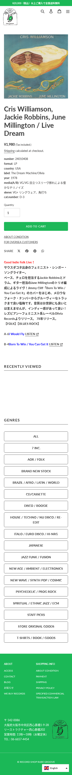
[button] (55, 768)
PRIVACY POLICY (45, 688)
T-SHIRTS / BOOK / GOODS (36, 638)
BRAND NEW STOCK (36, 471)
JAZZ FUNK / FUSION (36, 557)
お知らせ (9, 688)
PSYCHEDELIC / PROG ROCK (36, 591)
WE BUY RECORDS (14, 693)
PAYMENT (41, 676)
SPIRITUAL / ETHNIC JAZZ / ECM (36, 603)
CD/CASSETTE (36, 494)
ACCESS (8, 670)
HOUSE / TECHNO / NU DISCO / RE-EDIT (36, 520)
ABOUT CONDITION (47, 670)
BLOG (7, 682)
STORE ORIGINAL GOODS (36, 626)
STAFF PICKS (36, 614)
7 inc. (36, 448)
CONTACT (9, 676)
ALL (36, 436)
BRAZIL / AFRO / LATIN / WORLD (36, 482)
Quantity (9, 205)
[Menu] (68, 10)
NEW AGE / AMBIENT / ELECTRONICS (36, 568)
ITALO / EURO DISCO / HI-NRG (36, 534)
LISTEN (30, 334)
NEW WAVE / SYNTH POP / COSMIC (36, 580)
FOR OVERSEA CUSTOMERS (21, 242)
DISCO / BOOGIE (36, 505)
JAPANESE (36, 545)
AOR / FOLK (36, 459)
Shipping (9, 151)
